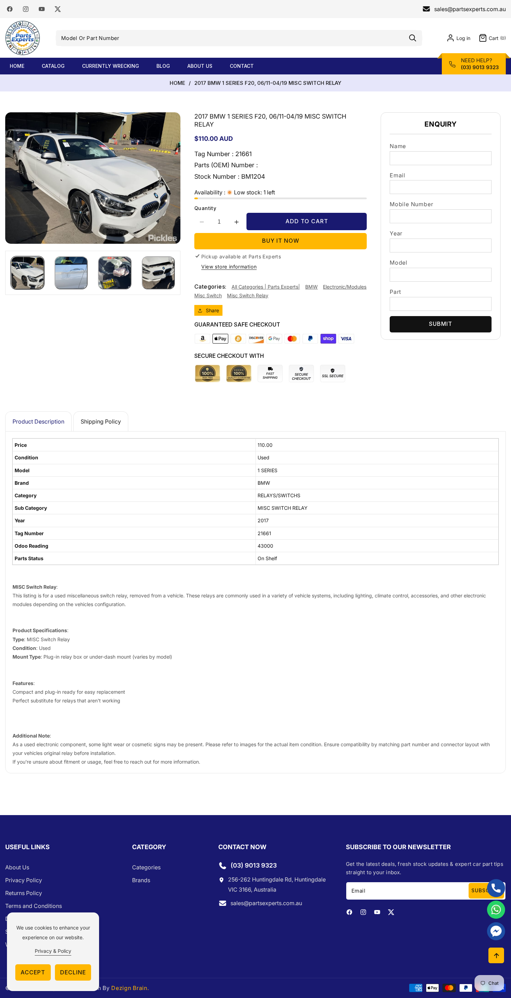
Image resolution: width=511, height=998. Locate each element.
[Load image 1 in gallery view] (27, 273)
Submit (440, 323)
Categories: (210, 286)
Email (397, 175)
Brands (141, 880)
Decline (73, 972)
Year (396, 233)
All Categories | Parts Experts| (266, 287)
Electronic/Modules (344, 287)
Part (395, 291)
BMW (311, 287)
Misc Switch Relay (247, 295)
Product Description (38, 421)
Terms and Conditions (33, 905)
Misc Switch (208, 295)
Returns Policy (23, 893)
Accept (33, 972)
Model (398, 262)
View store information (229, 266)
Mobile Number (411, 204)
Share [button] (212, 310)
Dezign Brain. (130, 987)
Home (177, 83)
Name (398, 146)
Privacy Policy (23, 880)
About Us (17, 867)
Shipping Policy (101, 421)
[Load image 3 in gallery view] (114, 273)
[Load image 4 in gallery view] (158, 273)
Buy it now (280, 240)
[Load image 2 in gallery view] (71, 273)
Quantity (205, 208)
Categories (146, 867)
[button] (488, 38)
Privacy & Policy (53, 951)
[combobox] (239, 38)
